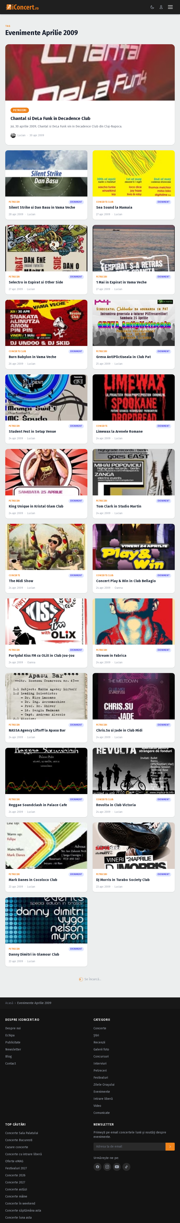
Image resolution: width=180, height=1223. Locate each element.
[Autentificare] (161, 7)
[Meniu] (170, 7)
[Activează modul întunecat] (152, 7)
